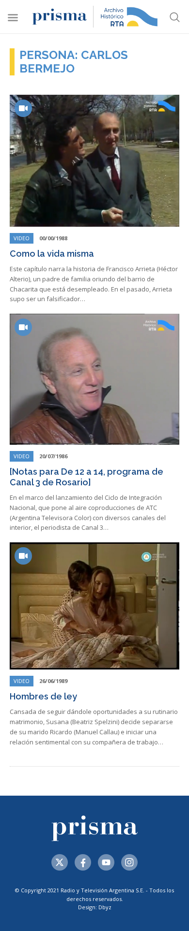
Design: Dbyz (94, 907)
